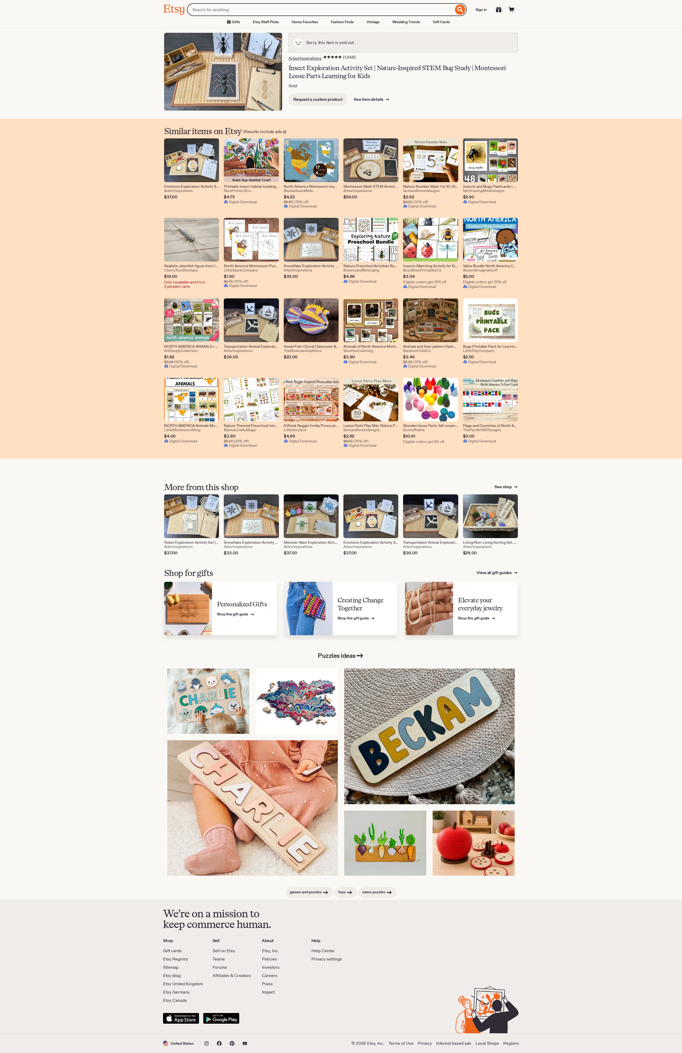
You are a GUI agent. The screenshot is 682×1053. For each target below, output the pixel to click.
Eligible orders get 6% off (423, 441)
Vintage (373, 22)
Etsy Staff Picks (266, 22)
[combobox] (320, 9)
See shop (503, 486)
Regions (511, 1043)
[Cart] (511, 9)
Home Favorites (305, 22)
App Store (181, 1018)
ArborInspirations (305, 58)
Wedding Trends (406, 22)
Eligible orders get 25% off (424, 282)
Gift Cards (441, 22)
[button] (178, 1043)
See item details (369, 99)
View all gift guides (495, 572)
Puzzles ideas (337, 655)
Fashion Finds (342, 22)
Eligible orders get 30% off (485, 282)
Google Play (221, 1018)
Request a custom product (318, 99)
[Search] (460, 9)
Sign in (481, 9)
